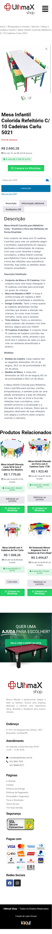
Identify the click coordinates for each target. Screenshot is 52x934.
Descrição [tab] (11, 203)
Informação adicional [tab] (33, 203)
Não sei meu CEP (9, 194)
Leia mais (12, 581)
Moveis (35, 26)
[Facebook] (9, 883)
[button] (24, 91)
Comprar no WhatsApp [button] (28, 168)
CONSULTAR (26, 188)
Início (3, 26)
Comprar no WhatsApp (13, 509)
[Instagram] (17, 883)
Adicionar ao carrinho (12, 499)
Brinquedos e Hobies (18, 26)
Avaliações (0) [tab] (13, 209)
